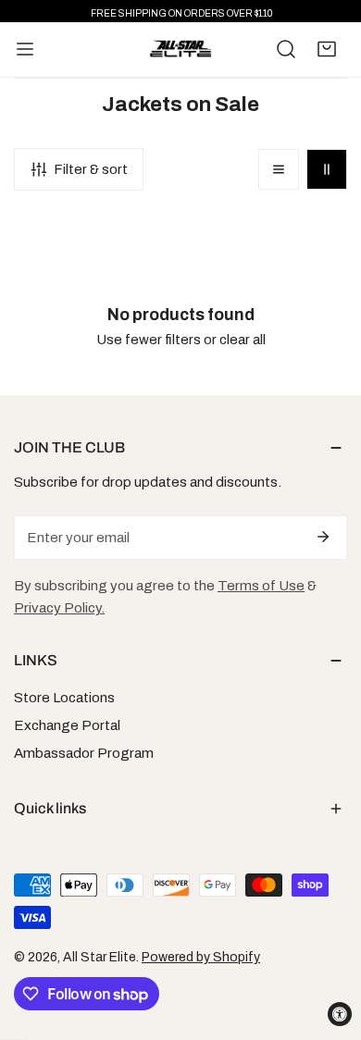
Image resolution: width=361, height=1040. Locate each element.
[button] (326, 49)
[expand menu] (25, 50)
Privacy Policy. (59, 607)
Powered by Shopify (201, 957)
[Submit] (323, 536)
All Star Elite (99, 957)
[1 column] (278, 169)
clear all (242, 339)
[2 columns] (326, 169)
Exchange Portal (67, 725)
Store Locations (64, 697)
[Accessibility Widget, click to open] (340, 1014)
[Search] (286, 49)
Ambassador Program (84, 753)
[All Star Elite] (180, 50)
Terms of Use (261, 585)
